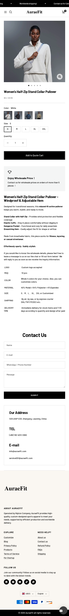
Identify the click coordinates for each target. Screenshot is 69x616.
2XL (44, 129)
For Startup (9, 558)
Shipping (42, 554)
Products (8, 549)
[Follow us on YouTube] (19, 581)
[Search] (10, 12)
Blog (6, 541)
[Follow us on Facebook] (6, 581)
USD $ (28, 594)
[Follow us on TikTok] (26, 581)
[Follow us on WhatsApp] (33, 581)
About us (42, 537)
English (40, 594)
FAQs (40, 549)
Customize (8, 537)
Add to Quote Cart (34, 155)
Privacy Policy (10, 545)
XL (35, 129)
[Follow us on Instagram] (13, 581)
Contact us (43, 541)
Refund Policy (44, 545)
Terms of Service (11, 554)
